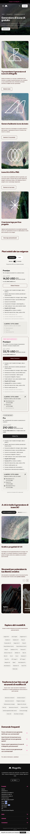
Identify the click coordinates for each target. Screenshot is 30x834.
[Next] (27, 580)
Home (3, 14)
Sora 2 (11, 656)
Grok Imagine (14, 636)
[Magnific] (15, 768)
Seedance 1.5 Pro (14, 649)
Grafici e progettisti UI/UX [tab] (9, 512)
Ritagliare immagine (21, 701)
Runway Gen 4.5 (7, 643)
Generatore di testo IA (13, 707)
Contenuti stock (5, 798)
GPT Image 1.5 (14, 659)
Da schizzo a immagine (18, 713)
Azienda (3, 818)
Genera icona (6, 89)
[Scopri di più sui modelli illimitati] (25, 397)
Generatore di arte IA (9, 701)
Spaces (3, 789)
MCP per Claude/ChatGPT (7, 799)
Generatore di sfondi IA (9, 697)
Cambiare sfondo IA (21, 697)
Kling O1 (6, 649)
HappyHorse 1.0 (23, 636)
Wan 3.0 (5, 656)
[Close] (28, 832)
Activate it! (23, 832)
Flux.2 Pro (7, 659)
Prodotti (3, 786)
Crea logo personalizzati (10, 238)
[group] (15, 257)
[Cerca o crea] (19, 5)
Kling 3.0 (23, 640)
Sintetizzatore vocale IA (7, 796)
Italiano (15, 780)
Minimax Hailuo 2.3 (8, 652)
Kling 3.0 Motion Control (21, 646)
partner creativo (21, 576)
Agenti (4, 801)
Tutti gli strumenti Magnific (7, 810)
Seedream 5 (23, 656)
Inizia (2, 814)
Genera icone (6, 29)
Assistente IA (4, 790)
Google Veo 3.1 (17, 643)
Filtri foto (4, 707)
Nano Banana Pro (21, 662)
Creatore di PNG (24, 707)
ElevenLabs (15, 669)
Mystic (14, 662)
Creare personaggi (23, 710)
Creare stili (9, 713)
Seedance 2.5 (15, 640)
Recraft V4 (24, 665)
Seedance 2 (7, 640)
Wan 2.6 (24, 652)
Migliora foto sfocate (21, 704)
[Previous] (24, 580)
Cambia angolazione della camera (10, 710)
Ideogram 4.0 (7, 662)
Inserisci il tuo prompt (9, 137)
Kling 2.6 (24, 643)
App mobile (4, 807)
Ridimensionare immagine (9, 704)
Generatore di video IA (6, 794)
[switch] (14, 261)
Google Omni (6, 636)
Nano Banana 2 (7, 665)
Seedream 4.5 (16, 665)
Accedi (25, 6)
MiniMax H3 (17, 652)
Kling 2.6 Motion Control (9, 646)
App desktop (5, 805)
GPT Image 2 (22, 659)
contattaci (16, 757)
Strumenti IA (9, 14)
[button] (15, 780)
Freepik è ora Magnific (14, 1)
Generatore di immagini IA (7, 792)
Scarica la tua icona (8, 187)
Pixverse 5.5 (23, 649)
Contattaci (4, 822)
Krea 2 (17, 656)
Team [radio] (19, 257)
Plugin (4, 803)
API (2, 808)
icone (8, 83)
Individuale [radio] (12, 257)
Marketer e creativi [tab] (22, 512)
